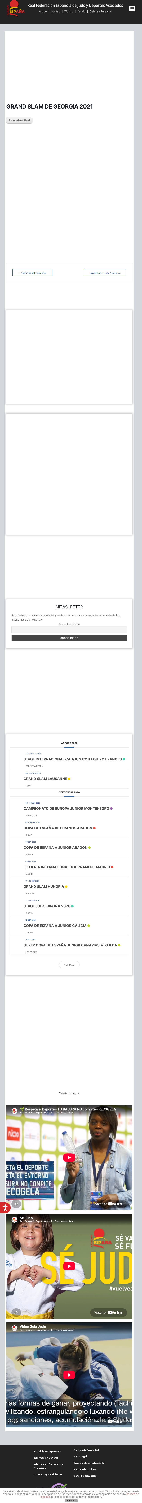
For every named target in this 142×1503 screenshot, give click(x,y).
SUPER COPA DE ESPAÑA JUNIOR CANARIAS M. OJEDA (70, 945)
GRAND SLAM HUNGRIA (44, 887)
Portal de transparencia (47, 1451)
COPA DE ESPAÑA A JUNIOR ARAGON (55, 848)
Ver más (69, 965)
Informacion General (46, 1457)
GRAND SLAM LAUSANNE (45, 779)
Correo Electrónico (69, 624)
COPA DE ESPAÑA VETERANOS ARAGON (58, 828)
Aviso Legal (80, 1456)
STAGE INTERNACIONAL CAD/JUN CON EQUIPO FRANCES (73, 759)
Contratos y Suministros (48, 1474)
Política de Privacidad (86, 1450)
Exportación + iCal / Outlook (105, 272)
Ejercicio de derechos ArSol (89, 1462)
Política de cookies (85, 1469)
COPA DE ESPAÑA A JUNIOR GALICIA (55, 926)
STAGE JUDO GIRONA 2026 (47, 906)
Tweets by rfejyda (69, 1093)
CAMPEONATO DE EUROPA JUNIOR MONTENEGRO (66, 808)
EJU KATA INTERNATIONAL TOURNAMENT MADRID (67, 867)
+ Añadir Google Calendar (32, 272)
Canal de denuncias (85, 1475)
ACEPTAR (71, 1501)
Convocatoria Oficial (19, 120)
